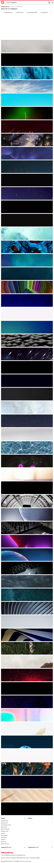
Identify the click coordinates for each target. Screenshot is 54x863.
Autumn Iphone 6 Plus (32, 12)
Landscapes (4, 837)
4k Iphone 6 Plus (8, 12)
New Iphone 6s (4, 835)
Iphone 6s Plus (20, 12)
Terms (31, 857)
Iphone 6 (3, 833)
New (34, 857)
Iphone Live (3, 841)
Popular (37, 857)
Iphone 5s (3, 839)
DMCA (18, 857)
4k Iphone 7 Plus (4, 831)
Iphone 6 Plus (45, 12)
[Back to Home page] (2, 2)
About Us (3, 857)
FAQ (21, 857)
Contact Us (8, 857)
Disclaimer (14, 857)
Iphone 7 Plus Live (5, 843)
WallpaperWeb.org (5, 6)
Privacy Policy (26, 857)
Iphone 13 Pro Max (5, 829)
